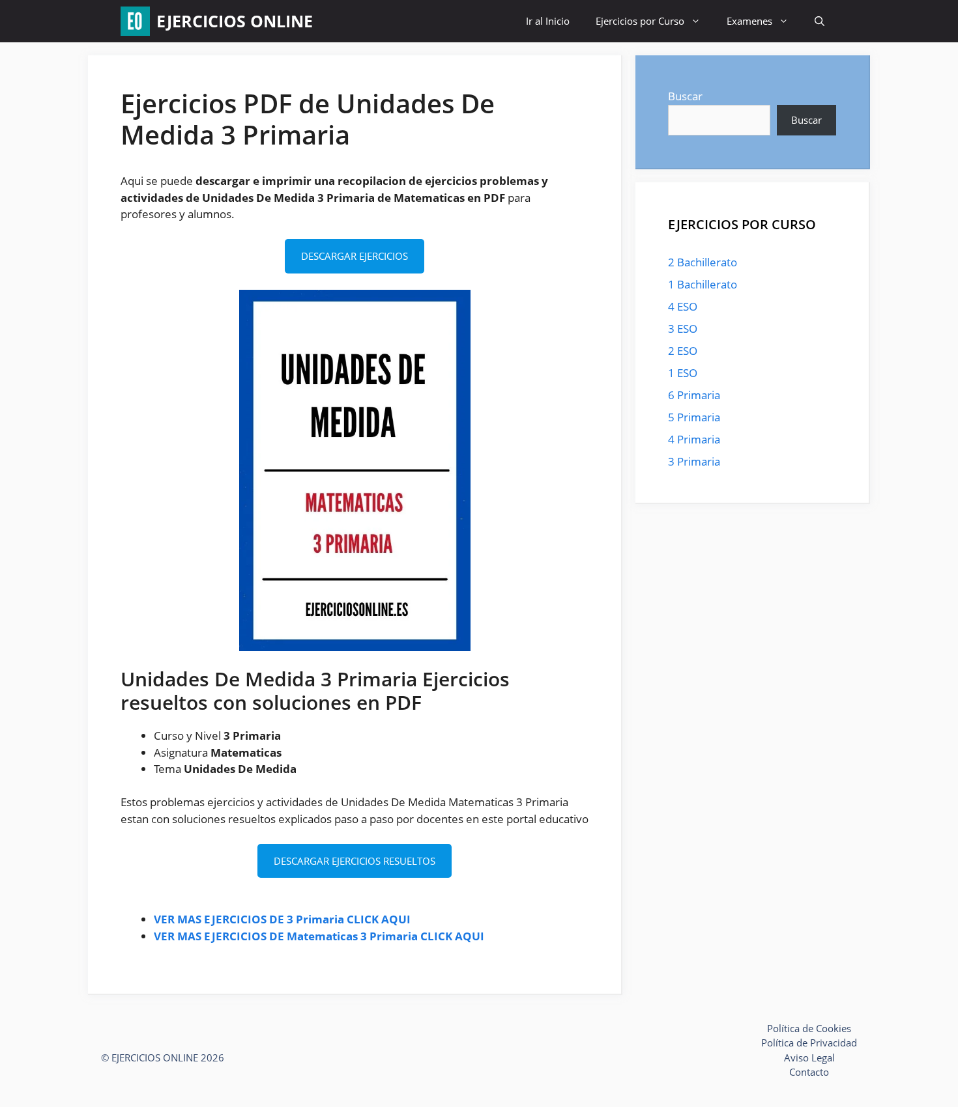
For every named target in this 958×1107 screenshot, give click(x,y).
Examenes (749, 20)
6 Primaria (694, 394)
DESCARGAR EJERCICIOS (354, 255)
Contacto (809, 1071)
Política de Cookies (809, 1028)
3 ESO (682, 328)
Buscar (685, 96)
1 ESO (682, 372)
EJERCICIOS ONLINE (234, 21)
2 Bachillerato (702, 262)
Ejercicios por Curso (640, 20)
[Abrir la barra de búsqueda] (819, 21)
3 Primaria (694, 461)
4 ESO (682, 306)
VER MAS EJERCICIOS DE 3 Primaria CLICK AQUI (282, 919)
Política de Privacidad (809, 1042)
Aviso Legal (809, 1057)
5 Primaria (694, 417)
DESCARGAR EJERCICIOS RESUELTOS (354, 860)
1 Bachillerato (702, 284)
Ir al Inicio (548, 20)
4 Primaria (694, 439)
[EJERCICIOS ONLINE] (135, 21)
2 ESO (682, 350)
